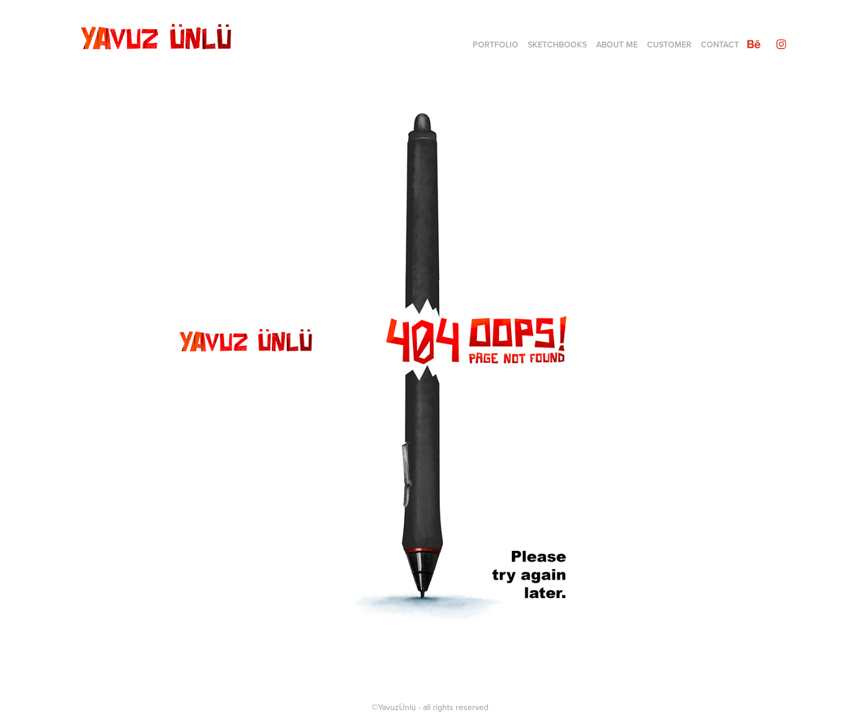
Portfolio (495, 44)
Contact (720, 44)
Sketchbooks (557, 44)
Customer (669, 44)
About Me (617, 44)
